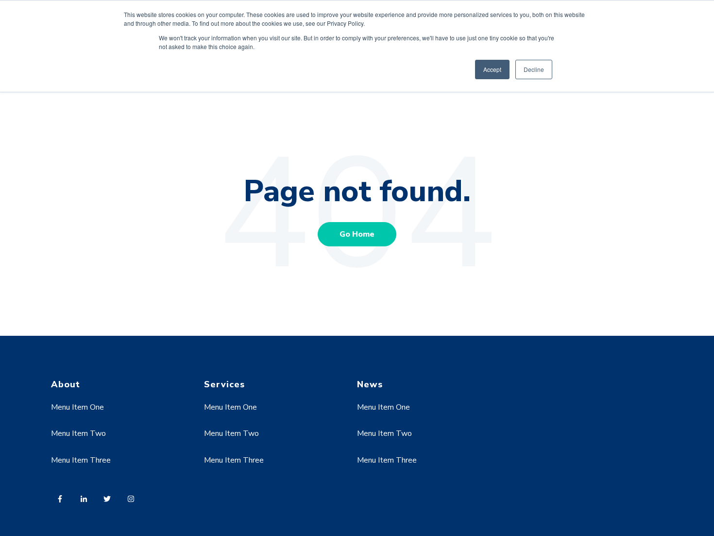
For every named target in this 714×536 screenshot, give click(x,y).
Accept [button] (492, 69)
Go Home (357, 234)
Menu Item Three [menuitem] (81, 460)
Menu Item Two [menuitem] (78, 433)
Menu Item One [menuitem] (77, 407)
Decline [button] (534, 69)
